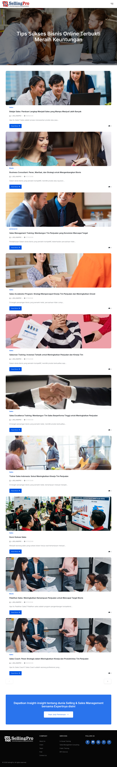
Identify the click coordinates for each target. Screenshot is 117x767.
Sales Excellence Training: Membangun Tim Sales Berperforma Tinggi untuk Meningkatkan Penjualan (53, 415)
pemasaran (13, 229)
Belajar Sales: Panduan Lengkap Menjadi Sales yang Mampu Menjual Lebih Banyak (45, 111)
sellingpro (17, 116)
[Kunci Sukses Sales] (58, 513)
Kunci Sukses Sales (17, 537)
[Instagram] (104, 742)
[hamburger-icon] (112, 4)
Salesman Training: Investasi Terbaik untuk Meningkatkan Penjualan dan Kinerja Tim (46, 355)
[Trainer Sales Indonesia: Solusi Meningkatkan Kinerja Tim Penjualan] (58, 453)
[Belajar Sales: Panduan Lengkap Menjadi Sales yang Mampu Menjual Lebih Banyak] (58, 88)
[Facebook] (87, 742)
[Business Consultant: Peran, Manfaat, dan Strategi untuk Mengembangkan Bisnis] (58, 149)
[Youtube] (93, 742)
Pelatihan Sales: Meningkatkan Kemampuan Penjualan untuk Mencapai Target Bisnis (46, 598)
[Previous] (9, 681)
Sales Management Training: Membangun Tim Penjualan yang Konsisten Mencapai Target (48, 233)
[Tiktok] (109, 742)
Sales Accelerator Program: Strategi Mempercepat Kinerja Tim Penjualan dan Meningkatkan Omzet (52, 294)
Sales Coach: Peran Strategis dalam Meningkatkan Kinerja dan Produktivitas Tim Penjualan (49, 659)
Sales (11, 107)
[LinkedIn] (98, 742)
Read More (14, 126)
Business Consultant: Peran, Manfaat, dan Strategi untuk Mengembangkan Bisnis (45, 172)
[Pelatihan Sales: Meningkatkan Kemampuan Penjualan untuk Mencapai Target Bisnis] (58, 574)
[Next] (107, 681)
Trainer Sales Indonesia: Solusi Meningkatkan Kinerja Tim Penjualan (38, 476)
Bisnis (11, 168)
